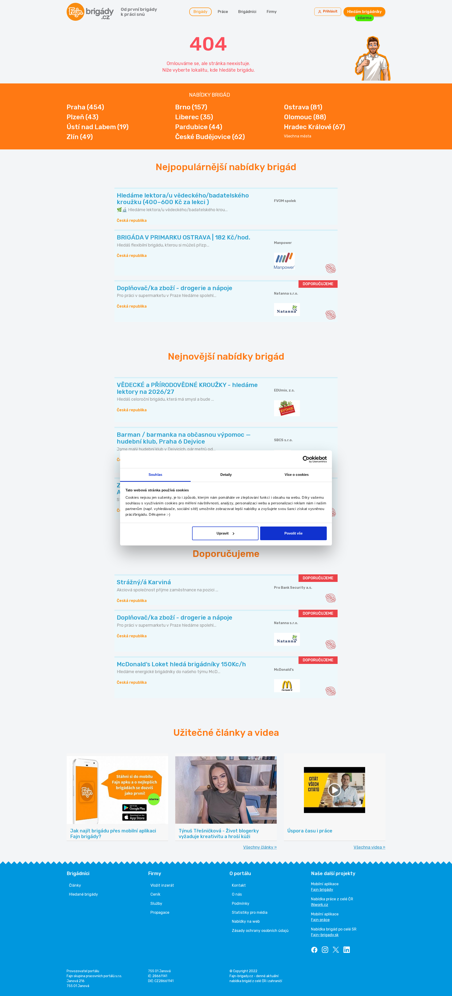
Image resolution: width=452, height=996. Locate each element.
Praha (85, 107)
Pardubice (198, 127)
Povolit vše (293, 533)
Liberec (194, 117)
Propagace (159, 912)
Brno (191, 107)
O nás (237, 894)
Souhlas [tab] (155, 475)
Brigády (200, 11)
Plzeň (82, 117)
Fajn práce (320, 920)
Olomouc (305, 117)
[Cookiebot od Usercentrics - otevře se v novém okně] (306, 459)
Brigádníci (247, 11)
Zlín (80, 137)
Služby (156, 903)
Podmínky (240, 903)
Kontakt (239, 885)
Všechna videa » (369, 847)
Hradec (314, 127)
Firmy (272, 11)
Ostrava (303, 107)
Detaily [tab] (226, 475)
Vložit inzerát (162, 885)
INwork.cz (319, 904)
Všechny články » (260, 847)
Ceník (155, 894)
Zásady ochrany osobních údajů (260, 930)
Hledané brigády (83, 894)
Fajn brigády (322, 889)
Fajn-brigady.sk (325, 935)
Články (75, 885)
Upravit (223, 533)
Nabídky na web (246, 921)
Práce (223, 11)
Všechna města (297, 136)
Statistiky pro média (249, 912)
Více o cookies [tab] (297, 475)
